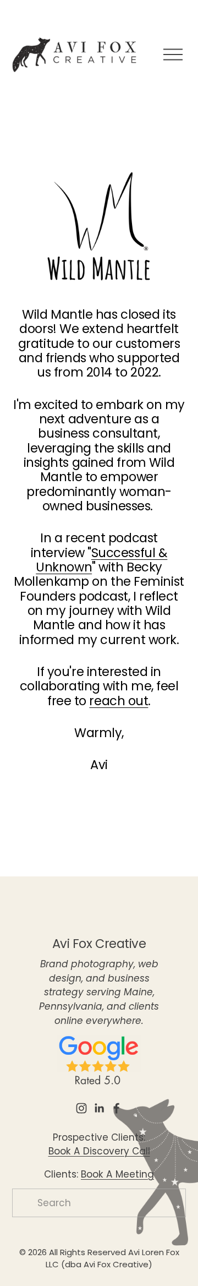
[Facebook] (116, 1108)
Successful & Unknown (101, 560)
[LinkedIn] (99, 1108)
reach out (118, 701)
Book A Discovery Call (99, 1151)
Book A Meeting (117, 1174)
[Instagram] (81, 1108)
